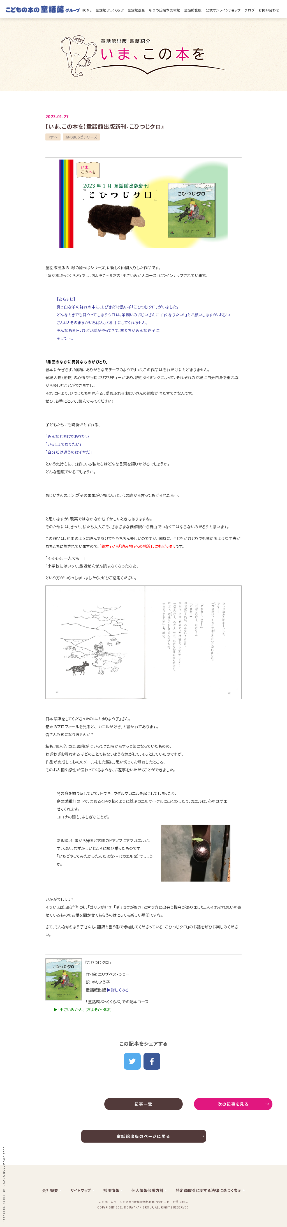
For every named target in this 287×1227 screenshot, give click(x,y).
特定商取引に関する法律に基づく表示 (209, 1190)
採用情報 (111, 1190)
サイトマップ (80, 1190)
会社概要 (50, 1190)
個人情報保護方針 (147, 1190)
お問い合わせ (268, 10)
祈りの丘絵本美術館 (164, 10)
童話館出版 (193, 10)
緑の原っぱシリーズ (81, 137)
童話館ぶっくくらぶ (109, 10)
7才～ (53, 137)
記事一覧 (143, 1104)
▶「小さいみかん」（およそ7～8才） (83, 1009)
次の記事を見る (233, 1104)
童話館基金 (136, 10)
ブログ (250, 10)
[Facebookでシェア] (152, 1061)
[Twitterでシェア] (132, 1061)
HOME (87, 10)
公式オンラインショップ (223, 10)
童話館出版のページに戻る (143, 1136)
